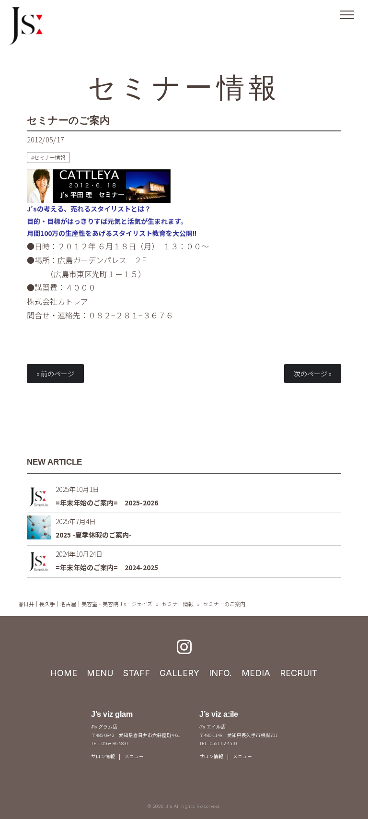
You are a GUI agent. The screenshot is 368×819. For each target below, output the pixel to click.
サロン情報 (103, 756)
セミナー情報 (184, 87)
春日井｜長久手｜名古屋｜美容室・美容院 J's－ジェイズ (85, 604)
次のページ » (313, 373)
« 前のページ (55, 373)
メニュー (134, 756)
